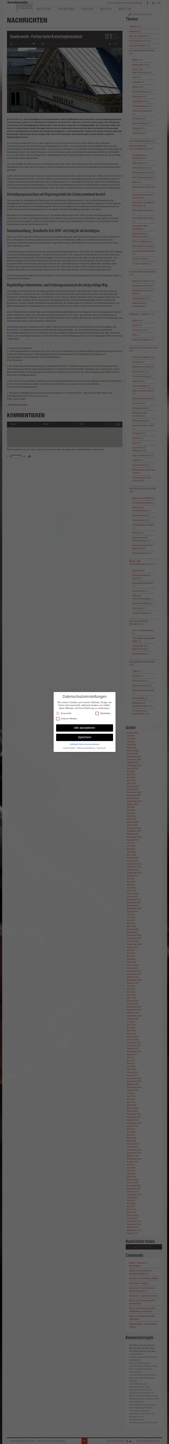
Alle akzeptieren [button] (84, 727)
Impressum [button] (101, 748)
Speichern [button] (84, 737)
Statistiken (105, 713)
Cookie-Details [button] (69, 748)
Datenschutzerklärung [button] (86, 748)
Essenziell (66, 713)
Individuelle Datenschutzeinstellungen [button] (85, 744)
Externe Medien (69, 718)
